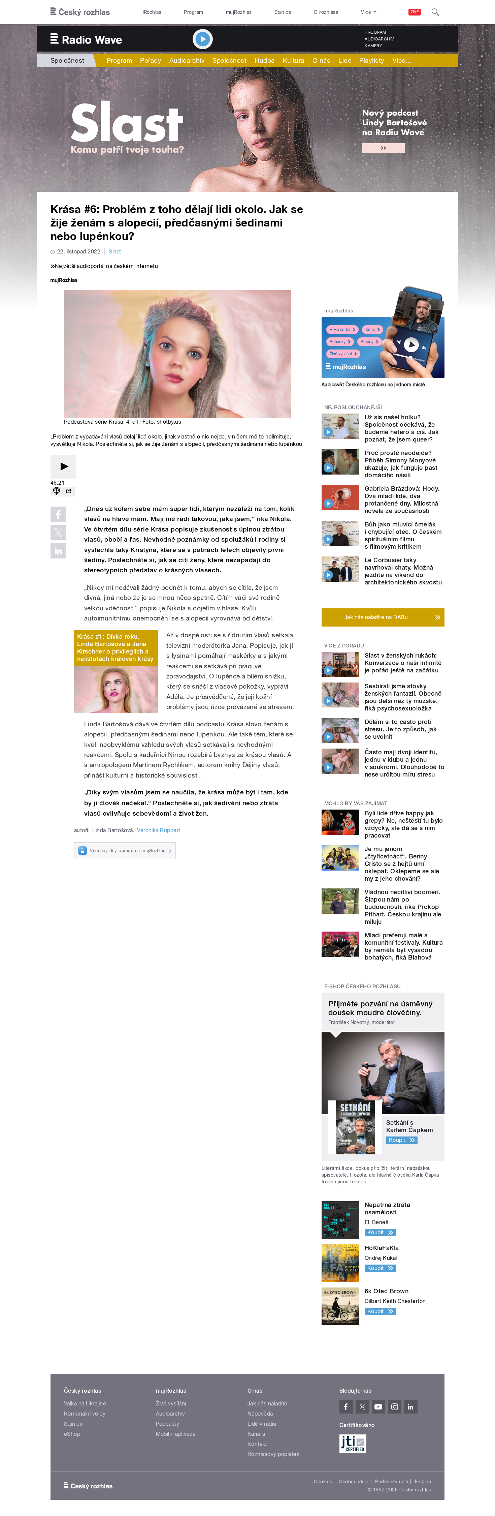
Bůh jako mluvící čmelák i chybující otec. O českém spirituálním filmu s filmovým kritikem (403, 535)
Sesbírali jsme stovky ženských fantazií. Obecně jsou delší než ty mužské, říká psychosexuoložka (403, 697)
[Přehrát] (63, 467)
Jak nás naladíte (268, 1403)
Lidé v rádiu (262, 1424)
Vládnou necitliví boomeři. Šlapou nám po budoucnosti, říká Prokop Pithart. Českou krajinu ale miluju (403, 906)
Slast (115, 251)
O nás (321, 60)
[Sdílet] (69, 491)
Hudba (264, 60)
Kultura (293, 60)
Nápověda (260, 1414)
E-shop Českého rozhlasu (362, 986)
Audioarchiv (379, 39)
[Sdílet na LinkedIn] (58, 550)
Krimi (370, 329)
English (423, 1481)
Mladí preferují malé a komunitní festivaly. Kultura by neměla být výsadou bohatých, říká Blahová (404, 946)
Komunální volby (84, 1414)
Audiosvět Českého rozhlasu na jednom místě (373, 384)
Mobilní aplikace (176, 1434)
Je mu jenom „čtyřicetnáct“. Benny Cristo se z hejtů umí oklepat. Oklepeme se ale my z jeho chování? (402, 863)
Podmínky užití (391, 1481)
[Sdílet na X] (58, 532)
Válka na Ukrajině (85, 1403)
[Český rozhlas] (80, 12)
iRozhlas (152, 12)
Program (193, 12)
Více (402, 60)
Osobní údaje (354, 1481)
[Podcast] (57, 491)
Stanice (282, 12)
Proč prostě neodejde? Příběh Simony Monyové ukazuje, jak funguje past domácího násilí (401, 464)
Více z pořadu (344, 646)
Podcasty (167, 1424)
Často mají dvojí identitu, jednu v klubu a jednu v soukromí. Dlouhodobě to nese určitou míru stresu (404, 763)
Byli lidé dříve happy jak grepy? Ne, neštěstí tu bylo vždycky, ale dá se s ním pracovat (404, 824)
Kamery (373, 45)
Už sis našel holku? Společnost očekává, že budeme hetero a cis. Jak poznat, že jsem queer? (402, 428)
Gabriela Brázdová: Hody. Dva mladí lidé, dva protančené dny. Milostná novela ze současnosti (402, 499)
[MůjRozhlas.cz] (64, 281)
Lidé (344, 60)
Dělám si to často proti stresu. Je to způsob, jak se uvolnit (401, 729)
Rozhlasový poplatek (273, 1454)
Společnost (68, 60)
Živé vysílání (341, 354)
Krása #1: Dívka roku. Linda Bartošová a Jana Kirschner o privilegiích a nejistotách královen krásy (115, 647)
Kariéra (256, 1434)
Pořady (150, 60)
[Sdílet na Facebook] (58, 514)
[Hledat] (435, 12)
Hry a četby (340, 329)
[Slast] (247, 129)
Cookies (323, 1481)
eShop (72, 1434)
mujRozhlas (239, 12)
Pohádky (337, 341)
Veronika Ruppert (158, 830)
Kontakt (257, 1444)
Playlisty (371, 60)
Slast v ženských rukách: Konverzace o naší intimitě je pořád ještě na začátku (403, 663)
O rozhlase (326, 12)
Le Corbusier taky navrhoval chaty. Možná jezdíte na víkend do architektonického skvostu (403, 571)
